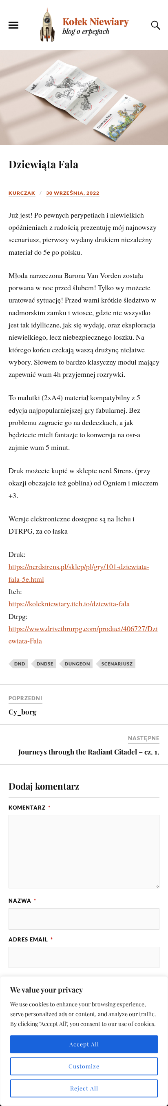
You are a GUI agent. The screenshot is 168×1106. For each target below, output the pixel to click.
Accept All (84, 1044)
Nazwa (22, 900)
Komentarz (30, 807)
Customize (84, 1066)
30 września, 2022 (72, 193)
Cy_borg (22, 711)
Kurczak (22, 193)
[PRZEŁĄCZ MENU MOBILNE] (13, 25)
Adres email (31, 939)
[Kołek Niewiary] (84, 24)
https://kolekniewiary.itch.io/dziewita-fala (69, 603)
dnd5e (45, 663)
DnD (19, 663)
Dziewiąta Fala (43, 164)
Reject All (84, 1088)
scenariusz (117, 663)
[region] (84, 1041)
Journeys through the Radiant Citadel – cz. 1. (88, 751)
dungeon (77, 663)
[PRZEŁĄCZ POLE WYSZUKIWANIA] (154, 25)
